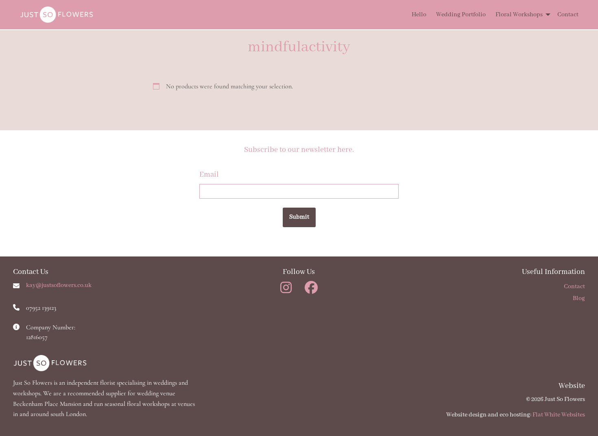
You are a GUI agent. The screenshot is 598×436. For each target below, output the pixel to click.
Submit (299, 217)
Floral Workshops (519, 14)
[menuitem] (414, 14)
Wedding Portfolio (461, 14)
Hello (419, 14)
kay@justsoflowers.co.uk (59, 285)
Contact (567, 14)
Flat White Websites (559, 414)
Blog (579, 298)
